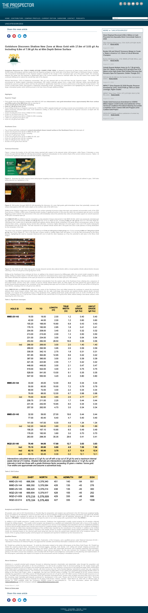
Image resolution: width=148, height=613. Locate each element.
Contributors (17, 18)
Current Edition (49, 18)
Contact (71, 18)
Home (7, 18)
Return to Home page (12, 588)
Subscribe (61, 18)
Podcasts (80, 18)
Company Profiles (32, 18)
